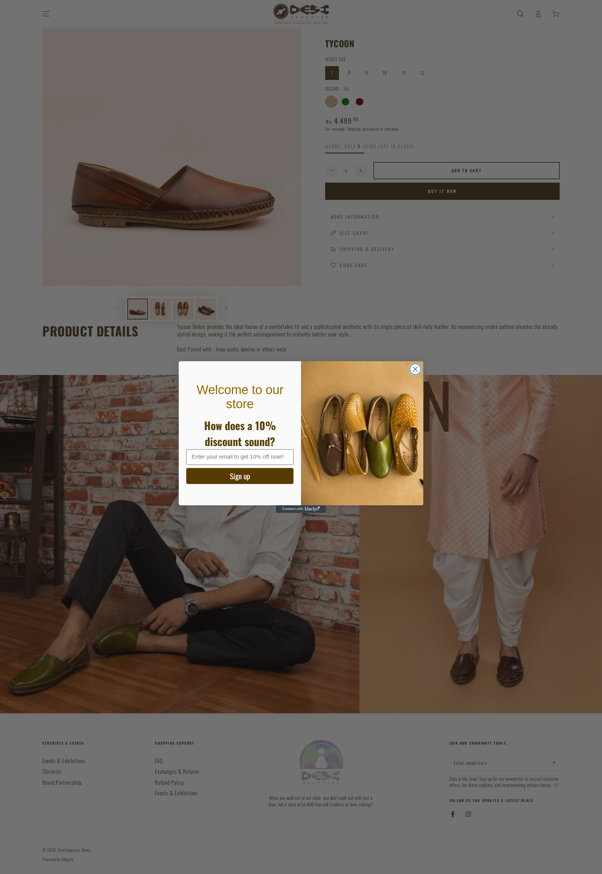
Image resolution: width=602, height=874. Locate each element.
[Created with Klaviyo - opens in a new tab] (301, 509)
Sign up (240, 475)
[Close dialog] (415, 369)
